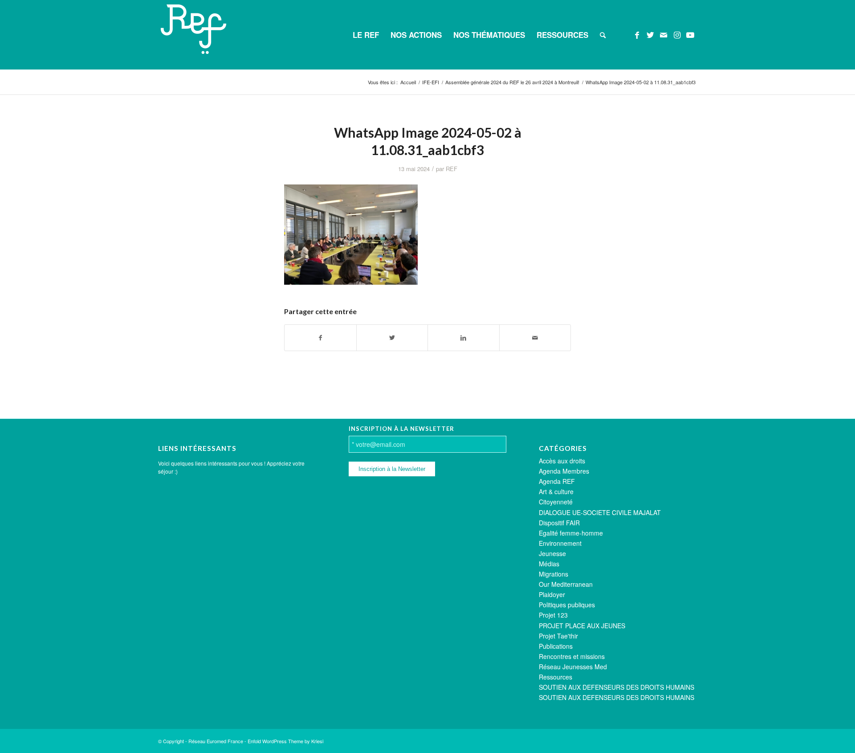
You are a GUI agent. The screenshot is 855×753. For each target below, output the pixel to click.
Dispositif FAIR (559, 522)
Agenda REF (557, 481)
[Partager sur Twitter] (392, 338)
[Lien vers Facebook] (636, 34)
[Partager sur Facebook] (320, 338)
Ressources (555, 676)
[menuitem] (366, 35)
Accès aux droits (562, 460)
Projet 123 (553, 614)
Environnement (560, 543)
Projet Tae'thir (558, 635)
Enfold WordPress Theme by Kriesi (285, 741)
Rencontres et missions (572, 656)
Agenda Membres (564, 471)
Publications (556, 646)
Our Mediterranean (566, 584)
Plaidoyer (552, 594)
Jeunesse (552, 553)
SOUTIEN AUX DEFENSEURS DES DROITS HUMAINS (616, 687)
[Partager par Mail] (535, 338)
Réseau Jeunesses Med (573, 666)
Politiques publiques (567, 604)
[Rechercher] (602, 35)
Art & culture (556, 491)
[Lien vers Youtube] (690, 34)
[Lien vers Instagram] (677, 34)
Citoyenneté (556, 501)
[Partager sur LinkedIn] (463, 338)
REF (451, 168)
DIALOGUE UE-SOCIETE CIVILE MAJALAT (600, 512)
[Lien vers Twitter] (650, 34)
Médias (549, 563)
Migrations (553, 573)
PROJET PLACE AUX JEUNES (582, 625)
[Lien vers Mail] (663, 34)
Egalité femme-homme (571, 532)
